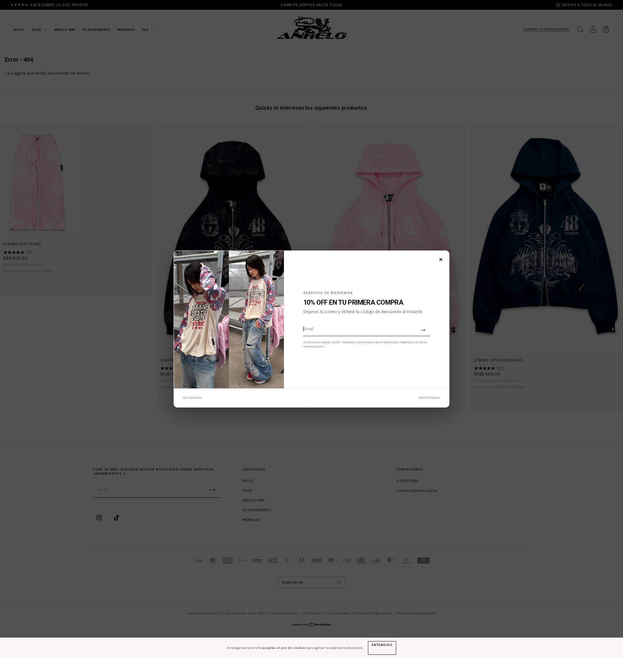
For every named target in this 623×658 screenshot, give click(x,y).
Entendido (382, 645)
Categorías (192, 398)
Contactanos (429, 398)
